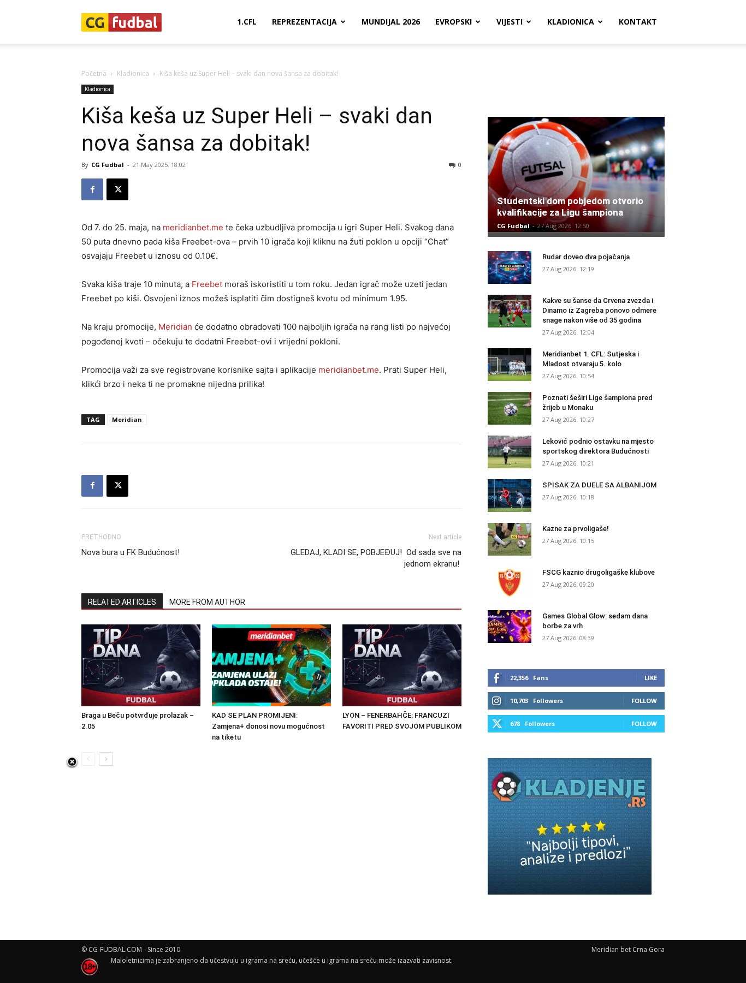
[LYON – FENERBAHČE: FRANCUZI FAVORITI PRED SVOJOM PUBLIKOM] (401, 665)
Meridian (175, 326)
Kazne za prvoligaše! (575, 529)
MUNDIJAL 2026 (391, 21)
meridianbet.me (193, 227)
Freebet (207, 284)
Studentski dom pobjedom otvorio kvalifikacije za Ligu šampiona (570, 206)
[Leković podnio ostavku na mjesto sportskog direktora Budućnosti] (509, 452)
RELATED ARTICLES (122, 602)
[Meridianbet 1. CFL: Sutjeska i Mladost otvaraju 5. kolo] (509, 364)
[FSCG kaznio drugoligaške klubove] (509, 583)
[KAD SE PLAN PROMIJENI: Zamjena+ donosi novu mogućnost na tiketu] (271, 665)
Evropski (453, 21)
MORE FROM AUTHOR (207, 602)
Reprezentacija (304, 21)
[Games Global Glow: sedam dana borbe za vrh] (509, 626)
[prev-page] (88, 759)
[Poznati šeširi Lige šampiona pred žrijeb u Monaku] (509, 408)
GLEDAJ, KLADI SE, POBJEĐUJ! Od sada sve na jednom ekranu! (376, 558)
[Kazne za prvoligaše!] (509, 539)
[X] (117, 189)
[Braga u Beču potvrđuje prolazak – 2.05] (140, 665)
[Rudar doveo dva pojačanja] (509, 267)
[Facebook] (92, 189)
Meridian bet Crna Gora (628, 949)
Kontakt (638, 21)
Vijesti (509, 21)
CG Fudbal (107, 164)
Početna (93, 73)
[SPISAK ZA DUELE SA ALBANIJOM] (509, 495)
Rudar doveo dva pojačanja (586, 257)
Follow (644, 700)
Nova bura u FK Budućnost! (130, 552)
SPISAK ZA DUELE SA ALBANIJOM (599, 485)
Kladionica (570, 21)
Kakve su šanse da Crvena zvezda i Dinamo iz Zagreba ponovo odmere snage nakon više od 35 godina (599, 310)
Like (650, 678)
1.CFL (247, 21)
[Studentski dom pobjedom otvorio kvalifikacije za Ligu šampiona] (576, 174)
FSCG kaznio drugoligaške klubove (598, 572)
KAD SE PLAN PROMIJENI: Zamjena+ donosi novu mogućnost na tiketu (268, 726)
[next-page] (106, 759)
